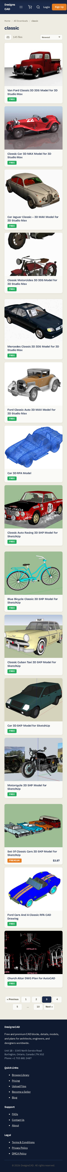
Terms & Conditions (23, 1142)
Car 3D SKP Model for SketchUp (28, 725)
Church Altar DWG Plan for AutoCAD (31, 978)
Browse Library (20, 1075)
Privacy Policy (20, 1147)
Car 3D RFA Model (19, 473)
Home (7, 20)
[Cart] (30, 7)
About (15, 1125)
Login (46, 7)
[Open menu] (21, 7)
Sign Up (59, 7)
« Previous (12, 999)
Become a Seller (21, 1091)
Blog (14, 1097)
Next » (49, 1006)
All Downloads (21, 20)
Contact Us (18, 1120)
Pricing (16, 1080)
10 (38, 1006)
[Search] (38, 7)
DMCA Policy (19, 1153)
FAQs (15, 1114)
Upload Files (19, 1086)
